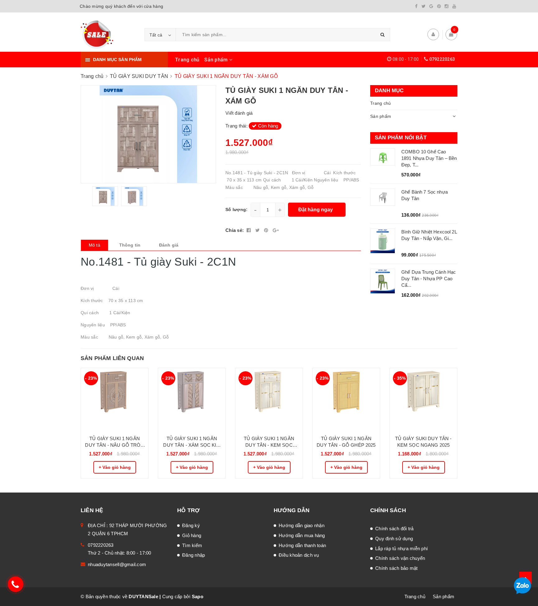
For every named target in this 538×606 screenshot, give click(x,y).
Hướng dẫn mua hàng (302, 535)
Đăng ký (191, 525)
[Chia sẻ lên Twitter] (258, 230)
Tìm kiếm (192, 545)
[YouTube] (454, 6)
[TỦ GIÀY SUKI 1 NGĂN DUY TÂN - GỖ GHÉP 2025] (346, 399)
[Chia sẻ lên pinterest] (267, 230)
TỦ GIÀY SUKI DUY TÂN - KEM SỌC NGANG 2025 (423, 442)
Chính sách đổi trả (394, 528)
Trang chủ (187, 60)
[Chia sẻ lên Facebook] (249, 230)
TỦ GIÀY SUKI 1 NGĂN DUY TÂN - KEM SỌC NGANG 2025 (269, 442)
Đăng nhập (193, 555)
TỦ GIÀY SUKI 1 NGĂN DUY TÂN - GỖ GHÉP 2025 (346, 442)
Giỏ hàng (191, 535)
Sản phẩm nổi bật (401, 138)
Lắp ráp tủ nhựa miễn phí (401, 548)
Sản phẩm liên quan (112, 358)
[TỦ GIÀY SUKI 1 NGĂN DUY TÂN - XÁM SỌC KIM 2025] (191, 399)
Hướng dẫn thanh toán (302, 545)
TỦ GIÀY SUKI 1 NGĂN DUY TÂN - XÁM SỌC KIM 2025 (191, 442)
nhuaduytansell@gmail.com (117, 564)
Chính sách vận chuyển (400, 558)
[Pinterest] (439, 6)
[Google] (431, 6)
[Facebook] (416, 6)
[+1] (276, 230)
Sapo (197, 596)
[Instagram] (446, 6)
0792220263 (442, 59)
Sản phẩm (216, 60)
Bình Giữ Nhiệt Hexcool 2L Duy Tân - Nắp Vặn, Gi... (429, 235)
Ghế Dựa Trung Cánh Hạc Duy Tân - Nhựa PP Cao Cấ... (428, 278)
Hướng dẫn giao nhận (301, 525)
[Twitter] (424, 6)
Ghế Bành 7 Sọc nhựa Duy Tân (424, 195)
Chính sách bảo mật (396, 568)
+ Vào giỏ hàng (115, 467)
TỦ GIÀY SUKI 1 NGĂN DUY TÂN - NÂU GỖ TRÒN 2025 (114, 442)
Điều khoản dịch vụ (299, 555)
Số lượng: (236, 209)
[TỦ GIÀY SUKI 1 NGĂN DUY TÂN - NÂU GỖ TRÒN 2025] (114, 399)
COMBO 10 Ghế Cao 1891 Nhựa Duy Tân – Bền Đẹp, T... (429, 158)
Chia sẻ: (234, 230)
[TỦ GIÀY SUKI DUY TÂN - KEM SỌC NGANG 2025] (423, 399)
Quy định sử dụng (394, 538)
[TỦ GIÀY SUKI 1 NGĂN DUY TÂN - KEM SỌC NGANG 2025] (269, 399)
